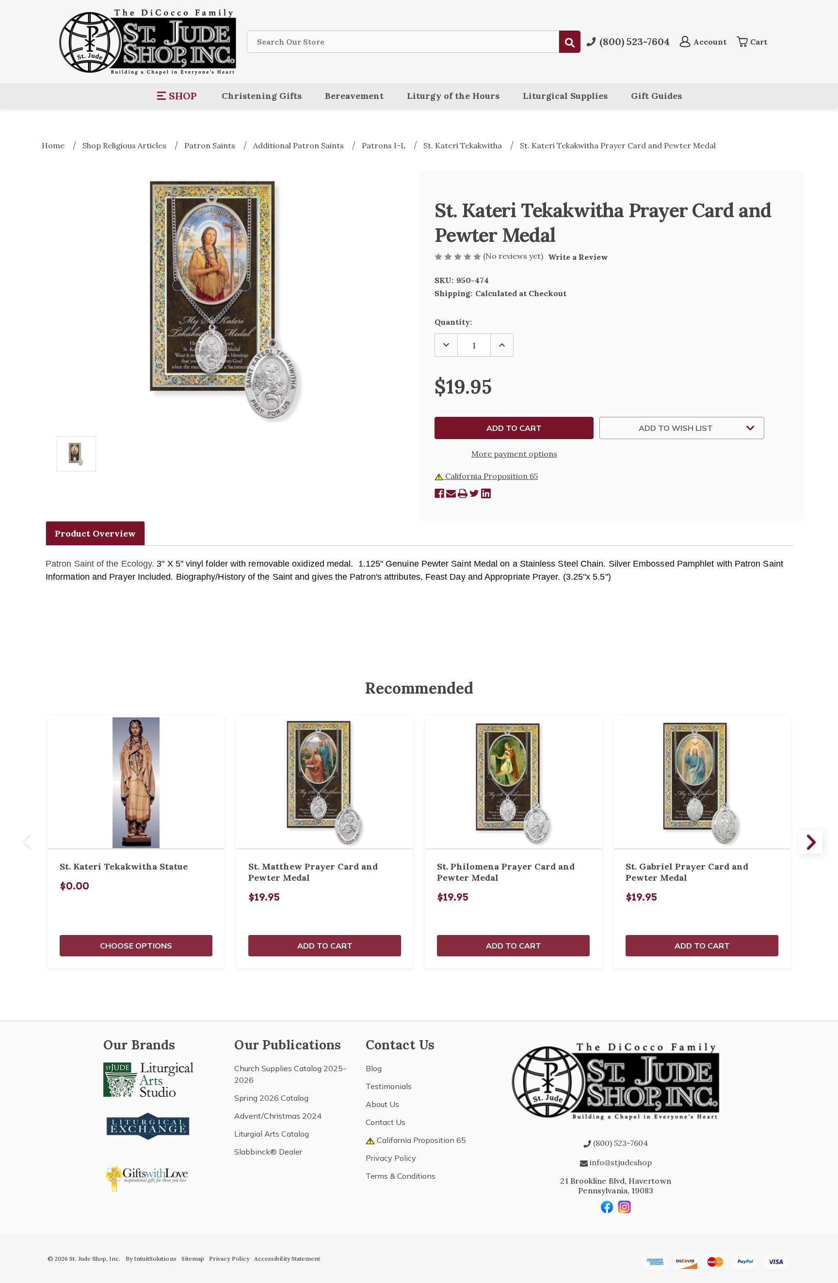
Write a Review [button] (578, 257)
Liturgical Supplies (565, 95)
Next (810, 842)
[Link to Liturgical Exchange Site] (148, 1125)
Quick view (136, 782)
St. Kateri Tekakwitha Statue (124, 866)
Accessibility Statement (287, 1258)
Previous (27, 842)
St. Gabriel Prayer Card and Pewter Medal (687, 872)
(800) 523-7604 (619, 1143)
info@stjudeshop (620, 1162)
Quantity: (453, 322)
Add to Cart (325, 945)
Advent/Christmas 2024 (278, 1116)
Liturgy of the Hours (453, 95)
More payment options (514, 454)
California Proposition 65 (490, 476)
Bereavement (354, 95)
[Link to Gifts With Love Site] (148, 1177)
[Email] (451, 493)
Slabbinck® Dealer (268, 1151)
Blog (374, 1068)
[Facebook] (439, 493)
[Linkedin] (486, 493)
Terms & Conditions (400, 1176)
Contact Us (385, 1122)
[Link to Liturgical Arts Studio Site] (148, 1078)
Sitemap (192, 1258)
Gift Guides (656, 95)
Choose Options (136, 945)
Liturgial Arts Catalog (271, 1134)
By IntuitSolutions (151, 1258)
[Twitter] (474, 493)
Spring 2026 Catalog (271, 1098)
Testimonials (389, 1086)
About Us (382, 1104)
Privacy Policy (391, 1158)
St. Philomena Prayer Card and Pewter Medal (506, 872)
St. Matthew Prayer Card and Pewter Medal (313, 872)
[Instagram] (624, 1207)
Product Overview (95, 533)
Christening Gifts (262, 95)
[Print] (462, 493)
